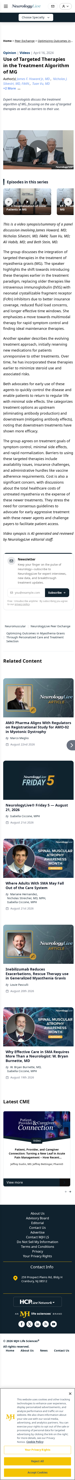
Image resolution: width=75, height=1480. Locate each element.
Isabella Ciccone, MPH (25, 816)
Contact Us (37, 1227)
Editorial (37, 1223)
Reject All (37, 1461)
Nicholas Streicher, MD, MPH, (26, 898)
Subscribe (55, 592)
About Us (38, 1213)
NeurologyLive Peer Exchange (50, 626)
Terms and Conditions (37, 1246)
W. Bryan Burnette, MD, (25, 1067)
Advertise (37, 1232)
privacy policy (22, 604)
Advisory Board (37, 1218)
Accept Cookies (38, 1472)
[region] (37, 1434)
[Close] (70, 1393)
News (44, 1350)
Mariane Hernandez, (24, 894)
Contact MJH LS (37, 1237)
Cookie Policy (34, 1442)
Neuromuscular (15, 626)
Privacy (37, 1251)
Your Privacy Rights (37, 1256)
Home (7, 41)
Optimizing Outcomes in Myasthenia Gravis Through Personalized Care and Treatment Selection (35, 637)
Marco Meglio (19, 738)
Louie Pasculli (19, 985)
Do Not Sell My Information (37, 1242)
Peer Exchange (25, 41)
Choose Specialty (33, 17)
